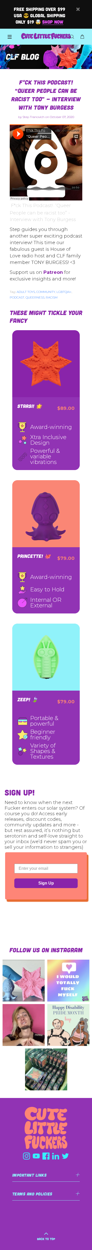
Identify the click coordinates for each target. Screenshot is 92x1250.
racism (51, 297)
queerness (35, 297)
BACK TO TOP (46, 1239)
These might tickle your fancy (46, 316)
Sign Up (46, 883)
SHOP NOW (52, 22)
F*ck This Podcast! (32, 205)
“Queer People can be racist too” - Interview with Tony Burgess (43, 212)
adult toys (26, 292)
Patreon (53, 272)
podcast (17, 297)
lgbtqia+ (64, 292)
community (45, 292)
